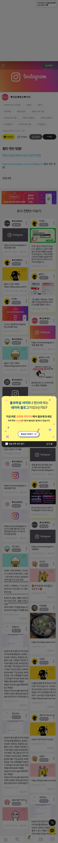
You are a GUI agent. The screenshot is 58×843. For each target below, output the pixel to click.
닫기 (48, 444)
